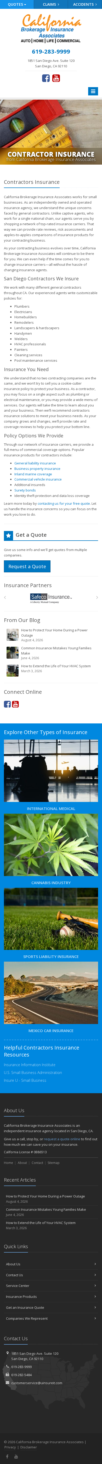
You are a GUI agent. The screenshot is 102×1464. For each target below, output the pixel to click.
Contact (37, 1163)
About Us (13, 1264)
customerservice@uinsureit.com (36, 1383)
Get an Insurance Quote (25, 1307)
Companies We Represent (27, 1318)
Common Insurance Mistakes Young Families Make (56, 653)
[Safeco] (51, 598)
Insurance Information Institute (29, 1064)
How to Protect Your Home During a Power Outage (54, 635)
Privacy (10, 1447)
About (22, 1163)
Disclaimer (28, 1447)
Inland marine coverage (33, 474)
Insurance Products (21, 1296)
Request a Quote (27, 566)
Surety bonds (25, 490)
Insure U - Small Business (25, 1080)
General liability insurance (35, 463)
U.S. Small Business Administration (33, 1072)
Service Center (17, 1285)
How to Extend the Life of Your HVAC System (56, 668)
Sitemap (54, 1163)
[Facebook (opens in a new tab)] (46, 78)
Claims (50, 4)
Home (8, 1163)
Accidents (84, 4)
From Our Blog (22, 620)
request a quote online (62, 1139)
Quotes (16, 4)
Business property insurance (37, 468)
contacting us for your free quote (64, 503)
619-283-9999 (21, 1366)
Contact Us (14, 1275)
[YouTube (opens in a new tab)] (56, 78)
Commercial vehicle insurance (38, 479)
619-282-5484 (21, 1374)
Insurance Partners (28, 585)
